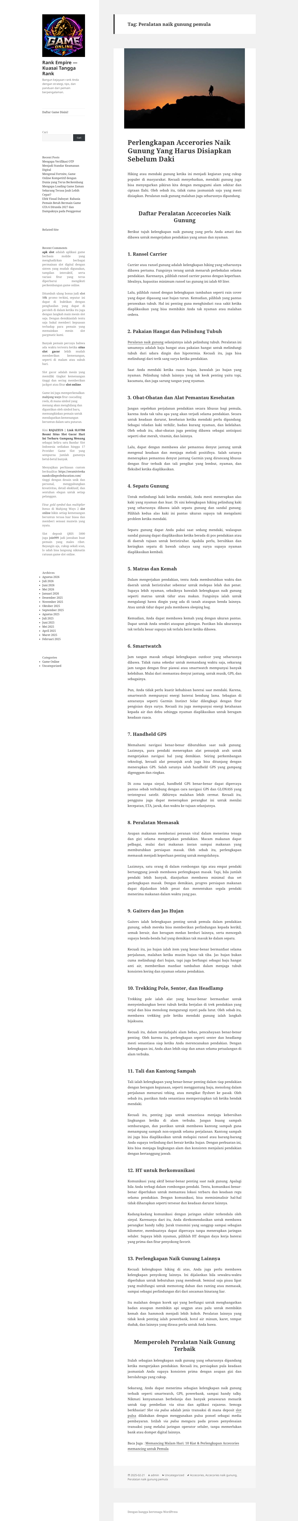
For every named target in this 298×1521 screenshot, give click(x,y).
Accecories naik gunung (221, 1475)
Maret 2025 (49, 635)
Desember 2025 (52, 598)
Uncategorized (51, 666)
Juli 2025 (48, 618)
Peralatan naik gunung (145, 342)
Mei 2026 (48, 589)
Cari (45, 132)
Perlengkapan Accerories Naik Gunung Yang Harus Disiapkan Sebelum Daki (179, 150)
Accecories (197, 1475)
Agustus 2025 (50, 614)
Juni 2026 (48, 585)
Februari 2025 (51, 639)
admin (155, 1475)
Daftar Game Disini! (55, 112)
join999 (54, 538)
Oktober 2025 (51, 606)
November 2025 (52, 602)
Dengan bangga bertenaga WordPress (153, 1512)
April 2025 (49, 631)
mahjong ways (51, 397)
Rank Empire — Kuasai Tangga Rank (59, 68)
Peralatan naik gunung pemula (148, 1479)
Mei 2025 (48, 627)
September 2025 (53, 610)
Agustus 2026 (50, 577)
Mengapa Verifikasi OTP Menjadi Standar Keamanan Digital (60, 166)
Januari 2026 (50, 593)
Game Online (50, 662)
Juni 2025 (48, 622)
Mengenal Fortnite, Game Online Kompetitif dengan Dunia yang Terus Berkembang (62, 178)
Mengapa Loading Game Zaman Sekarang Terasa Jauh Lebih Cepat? (63, 190)
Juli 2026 (48, 581)
